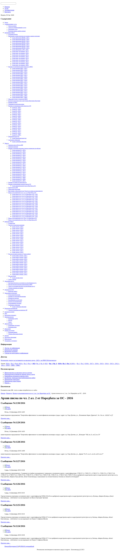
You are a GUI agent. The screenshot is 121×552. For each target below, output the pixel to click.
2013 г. (112, 363)
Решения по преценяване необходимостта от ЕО (19, 106)
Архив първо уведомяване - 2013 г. (20, 58)
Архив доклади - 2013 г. (18, 247)
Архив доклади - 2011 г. (18, 250)
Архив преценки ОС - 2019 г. (19, 160)
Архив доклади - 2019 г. (18, 237)
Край (32, 546)
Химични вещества (9, 317)
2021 (46, 363)
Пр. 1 (50, 363)
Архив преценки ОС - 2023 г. (19, 153)
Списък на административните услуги (17, 27)
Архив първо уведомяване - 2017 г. (20, 51)
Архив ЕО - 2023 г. (16, 111)
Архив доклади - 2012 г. (18, 249)
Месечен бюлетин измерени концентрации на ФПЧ (20, 284)
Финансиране (8, 329)
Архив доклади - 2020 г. (18, 235)
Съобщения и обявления (14, 140)
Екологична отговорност (10, 315)
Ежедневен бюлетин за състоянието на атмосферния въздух (22, 283)
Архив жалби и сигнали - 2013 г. (19, 269)
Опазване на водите (9, 289)
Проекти (7, 335)
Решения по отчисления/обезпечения (17, 296)
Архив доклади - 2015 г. (18, 243)
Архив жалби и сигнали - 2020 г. (19, 257)
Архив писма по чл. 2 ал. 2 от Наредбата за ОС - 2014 (25, 213)
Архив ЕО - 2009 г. (16, 134)
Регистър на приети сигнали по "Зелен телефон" (19, 254)
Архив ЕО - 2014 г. (16, 126)
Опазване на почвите (9, 311)
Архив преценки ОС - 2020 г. (19, 158)
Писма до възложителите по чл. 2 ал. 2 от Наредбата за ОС (22, 192)
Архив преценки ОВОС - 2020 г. (20, 77)
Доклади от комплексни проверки (16, 225)
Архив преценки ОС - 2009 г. (19, 177)
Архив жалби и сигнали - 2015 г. (19, 266)
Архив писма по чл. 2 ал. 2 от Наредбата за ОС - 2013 (25, 214)
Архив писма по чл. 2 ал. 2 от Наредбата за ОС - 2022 (25, 199)
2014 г (107, 363)
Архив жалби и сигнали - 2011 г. (19, 272)
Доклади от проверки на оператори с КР (17, 310)
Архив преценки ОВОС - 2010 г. (20, 94)
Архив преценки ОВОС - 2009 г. (20, 95)
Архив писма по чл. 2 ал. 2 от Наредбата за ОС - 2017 (25, 208)
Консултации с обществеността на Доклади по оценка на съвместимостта (25, 191)
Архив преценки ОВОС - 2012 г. (20, 90)
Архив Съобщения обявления (19, 141)
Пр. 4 (29, 363)
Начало (6, 22)
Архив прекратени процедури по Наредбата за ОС (24, 186)
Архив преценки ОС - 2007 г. (19, 180)
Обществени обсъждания (14, 189)
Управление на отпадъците (11, 293)
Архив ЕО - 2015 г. (16, 124)
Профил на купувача (9, 330)
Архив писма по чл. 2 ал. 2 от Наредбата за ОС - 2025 (25, 194)
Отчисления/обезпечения (14, 294)
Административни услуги (11, 24)
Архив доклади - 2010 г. (18, 252)
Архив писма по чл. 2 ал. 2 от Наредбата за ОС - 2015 (25, 211)
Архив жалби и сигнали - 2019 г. (19, 259)
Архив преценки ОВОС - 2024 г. (20, 70)
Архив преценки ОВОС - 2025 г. (20, 68)
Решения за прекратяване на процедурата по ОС (19, 184)
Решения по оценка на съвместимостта (17, 182)
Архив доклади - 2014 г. (18, 245)
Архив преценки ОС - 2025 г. (19, 150)
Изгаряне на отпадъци (13, 298)
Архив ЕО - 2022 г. (16, 112)
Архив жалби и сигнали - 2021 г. (19, 255)
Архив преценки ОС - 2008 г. (19, 179)
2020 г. (60, 363)
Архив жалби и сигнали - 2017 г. (19, 262)
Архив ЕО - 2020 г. (16, 116)
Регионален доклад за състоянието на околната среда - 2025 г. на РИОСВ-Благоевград (28, 360)
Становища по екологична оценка (16, 104)
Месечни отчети (12, 276)
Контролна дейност (9, 221)
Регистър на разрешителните (15, 301)
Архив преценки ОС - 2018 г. (19, 162)
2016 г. (97, 363)
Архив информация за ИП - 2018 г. (20, 49)
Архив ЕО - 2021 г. (16, 114)
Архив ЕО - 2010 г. (16, 133)
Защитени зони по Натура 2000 (15, 145)
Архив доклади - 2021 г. (18, 233)
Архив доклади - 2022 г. (18, 232)
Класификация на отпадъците (15, 300)
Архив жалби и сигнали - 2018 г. (19, 260)
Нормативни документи (14, 325)
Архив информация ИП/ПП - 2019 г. (21, 48)
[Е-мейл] (8, 409)
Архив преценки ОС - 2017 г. (19, 163)
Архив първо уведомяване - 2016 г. (20, 53)
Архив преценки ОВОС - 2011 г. (20, 92)
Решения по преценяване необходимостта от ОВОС (20, 66)
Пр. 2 (38, 363)
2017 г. (92, 363)
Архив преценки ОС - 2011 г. (19, 174)
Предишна (12, 546)
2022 (33, 363)
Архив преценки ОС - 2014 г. (19, 169)
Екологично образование (10, 337)
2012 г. (117, 363)
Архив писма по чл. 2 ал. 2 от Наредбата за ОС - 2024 (25, 196)
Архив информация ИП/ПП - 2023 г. (21, 41)
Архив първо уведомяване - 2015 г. (20, 55)
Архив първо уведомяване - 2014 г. (20, 56)
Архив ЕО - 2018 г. (16, 119)
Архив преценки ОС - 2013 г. (19, 170)
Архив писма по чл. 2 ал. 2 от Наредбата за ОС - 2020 (25, 203)
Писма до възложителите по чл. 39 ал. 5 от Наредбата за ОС (22, 218)
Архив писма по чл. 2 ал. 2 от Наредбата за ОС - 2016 (25, 209)
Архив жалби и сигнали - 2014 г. (19, 267)
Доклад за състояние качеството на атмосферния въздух (21, 286)
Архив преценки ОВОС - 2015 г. (20, 85)
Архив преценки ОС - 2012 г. (19, 172)
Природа (7, 143)
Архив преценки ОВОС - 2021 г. (20, 75)
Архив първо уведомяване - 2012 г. (20, 61)
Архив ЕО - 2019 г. (16, 117)
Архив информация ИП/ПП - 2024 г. (21, 39)
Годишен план (11, 223)
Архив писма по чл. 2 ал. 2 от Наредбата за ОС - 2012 (25, 216)
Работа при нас (8, 339)
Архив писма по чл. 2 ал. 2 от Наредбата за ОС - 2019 (25, 204)
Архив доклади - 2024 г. (18, 228)
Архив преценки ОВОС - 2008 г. (20, 97)
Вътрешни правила (12, 332)
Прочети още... (5, 418)
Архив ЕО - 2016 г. (16, 123)
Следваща (27, 546)
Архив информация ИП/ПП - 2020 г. (21, 46)
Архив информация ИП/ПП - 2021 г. (21, 44)
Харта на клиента (12, 26)
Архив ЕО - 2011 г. (16, 131)
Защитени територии (13, 146)
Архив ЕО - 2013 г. (16, 128)
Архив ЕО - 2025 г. (16, 107)
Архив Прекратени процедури (19, 138)
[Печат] (7, 407)
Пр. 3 (12, 363)
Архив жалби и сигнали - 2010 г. (19, 274)
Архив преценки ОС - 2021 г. (19, 157)
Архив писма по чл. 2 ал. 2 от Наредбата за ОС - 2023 (25, 197)
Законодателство (8, 323)
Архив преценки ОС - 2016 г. (19, 165)
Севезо (10, 322)
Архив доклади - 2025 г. (18, 226)
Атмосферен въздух (9, 281)
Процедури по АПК (13, 187)
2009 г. (13, 365)
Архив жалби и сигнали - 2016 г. (19, 264)
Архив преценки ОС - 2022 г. (19, 155)
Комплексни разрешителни (11, 308)
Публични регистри (13, 34)
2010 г (8, 365)
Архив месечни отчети (17, 277)
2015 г (102, 363)
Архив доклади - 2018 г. (18, 238)
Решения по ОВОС (12, 102)
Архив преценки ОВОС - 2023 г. (20, 72)
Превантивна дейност (10, 32)
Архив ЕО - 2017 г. (16, 121)
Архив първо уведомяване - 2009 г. (20, 65)
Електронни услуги (12, 29)
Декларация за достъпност (11, 340)
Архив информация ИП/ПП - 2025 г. (21, 37)
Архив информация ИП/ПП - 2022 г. (21, 43)
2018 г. (87, 363)
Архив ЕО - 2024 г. (16, 109)
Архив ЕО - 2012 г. (16, 129)
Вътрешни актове (12, 327)
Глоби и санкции (12, 279)
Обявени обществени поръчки (15, 334)
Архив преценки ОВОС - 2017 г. (20, 82)
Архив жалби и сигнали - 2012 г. (19, 271)
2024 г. (8, 363)
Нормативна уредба (13, 318)
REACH (10, 320)
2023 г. (21, 363)
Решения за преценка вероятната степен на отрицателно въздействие (24, 148)
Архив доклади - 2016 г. (18, 242)
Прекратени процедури (13, 136)
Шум (6, 313)
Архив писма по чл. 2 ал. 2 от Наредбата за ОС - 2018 (25, 206)
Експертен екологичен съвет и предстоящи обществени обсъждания (24, 100)
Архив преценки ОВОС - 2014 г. (20, 87)
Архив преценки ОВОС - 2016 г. (20, 83)
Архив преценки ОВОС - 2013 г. (20, 89)
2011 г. (3, 365)
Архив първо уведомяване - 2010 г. (20, 63)
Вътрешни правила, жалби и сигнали (17, 31)
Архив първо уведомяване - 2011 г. (20, 60)
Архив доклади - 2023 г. (18, 230)
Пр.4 (16, 363)
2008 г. (18, 365)
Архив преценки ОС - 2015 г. (19, 167)
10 (23, 546)
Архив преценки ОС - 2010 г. (19, 175)
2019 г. (73, 363)
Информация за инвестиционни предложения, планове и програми (24, 36)
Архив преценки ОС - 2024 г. (19, 152)
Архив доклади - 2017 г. (18, 240)
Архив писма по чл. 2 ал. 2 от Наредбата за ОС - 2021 (25, 201)
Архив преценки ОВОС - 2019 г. (20, 78)
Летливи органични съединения (15, 288)
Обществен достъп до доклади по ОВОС (18, 99)
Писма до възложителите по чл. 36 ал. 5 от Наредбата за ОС (22, 220)
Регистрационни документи (14, 303)
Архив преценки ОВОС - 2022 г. (20, 73)
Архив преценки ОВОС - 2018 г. (20, 80)
